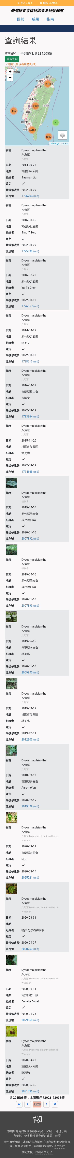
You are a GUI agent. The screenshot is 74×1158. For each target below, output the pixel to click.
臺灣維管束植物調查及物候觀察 (37, 10)
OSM (65, 143)
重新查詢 (12, 59)
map (36, 105)
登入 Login (26, 2)
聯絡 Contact (50, 2)
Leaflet (53, 143)
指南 (50, 19)
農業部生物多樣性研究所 (28, 1135)
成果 (35, 19)
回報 (20, 19)
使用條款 (59, 1146)
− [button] (10, 77)
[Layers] (62, 135)
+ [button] (10, 71)
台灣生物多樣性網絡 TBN (34, 1131)
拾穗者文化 (42, 1152)
